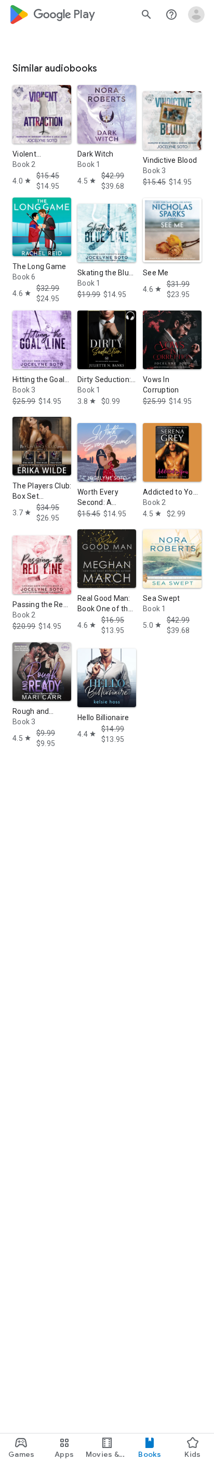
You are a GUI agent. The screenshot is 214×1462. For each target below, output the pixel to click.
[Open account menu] (196, 14)
